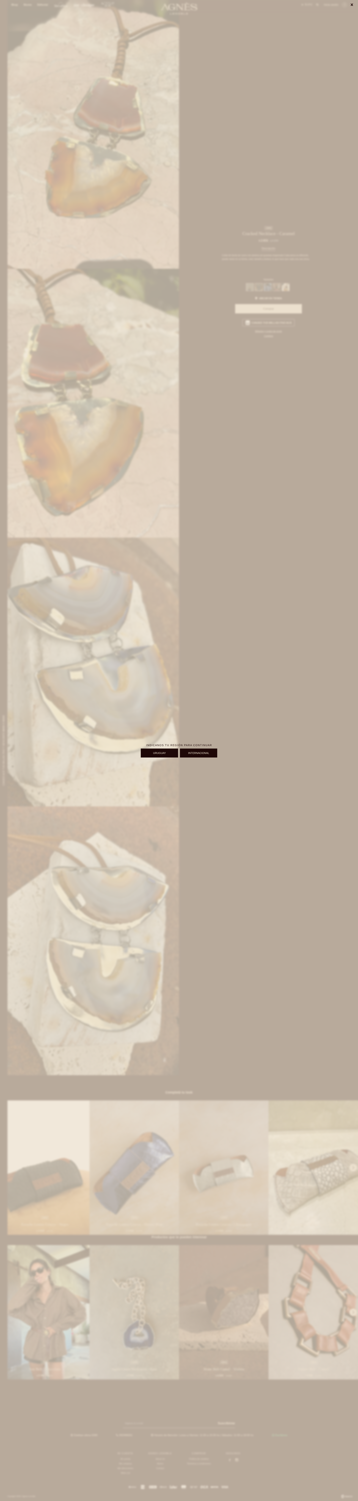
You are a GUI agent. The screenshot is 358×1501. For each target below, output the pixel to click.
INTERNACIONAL (198, 753)
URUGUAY (159, 753)
